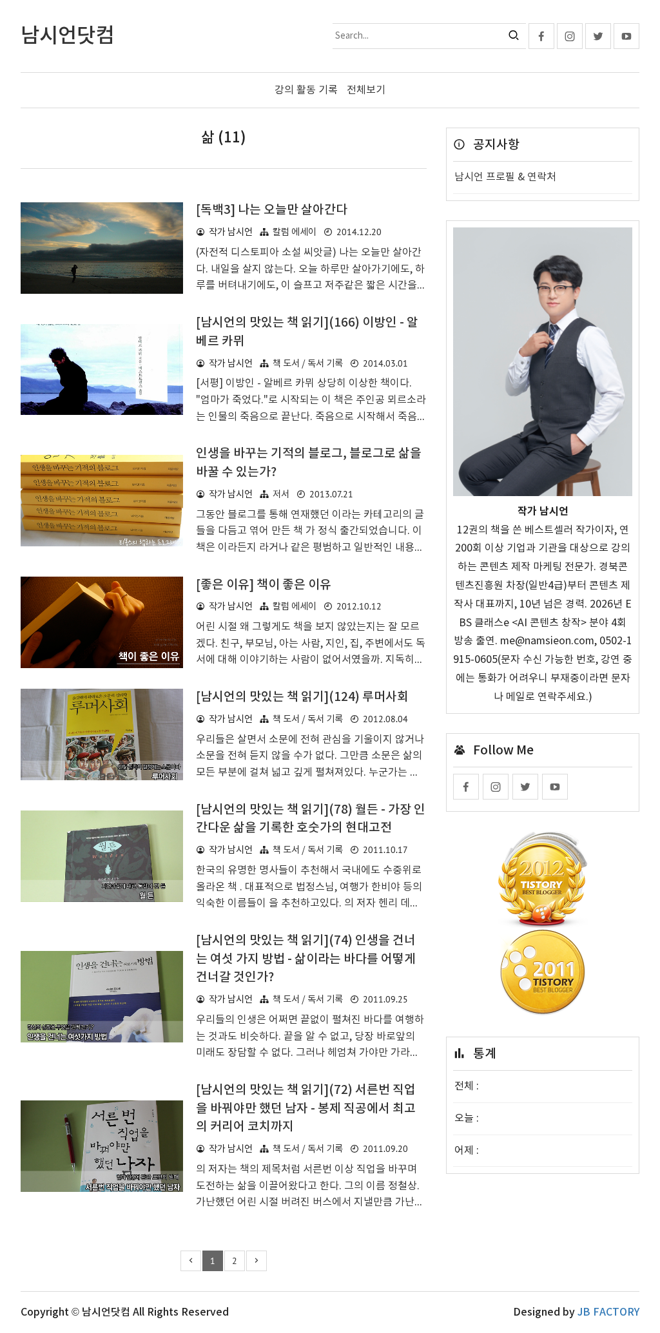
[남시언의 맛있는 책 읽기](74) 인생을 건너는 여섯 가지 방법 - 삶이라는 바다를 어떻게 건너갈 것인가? (306, 959)
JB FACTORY (608, 1312)
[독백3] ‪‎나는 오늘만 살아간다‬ (271, 210)
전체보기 (366, 90)
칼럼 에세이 (294, 232)
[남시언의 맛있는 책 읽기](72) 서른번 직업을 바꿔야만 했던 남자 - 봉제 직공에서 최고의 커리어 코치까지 (306, 1109)
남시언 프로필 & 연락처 (505, 177)
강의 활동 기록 (306, 90)
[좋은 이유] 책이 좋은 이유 (263, 585)
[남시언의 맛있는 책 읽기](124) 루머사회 (302, 697)
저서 (281, 494)
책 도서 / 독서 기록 (308, 363)
